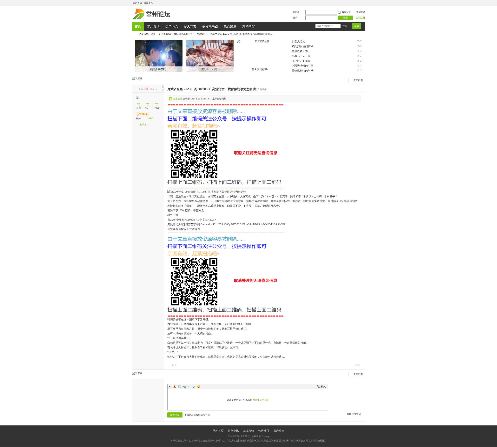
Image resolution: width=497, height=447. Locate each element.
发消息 (143, 124)
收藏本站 (148, 2)
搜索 (344, 26)
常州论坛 (133, 34)
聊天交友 (190, 26)
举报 (357, 365)
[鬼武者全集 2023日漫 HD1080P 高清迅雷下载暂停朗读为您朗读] (225, 147)
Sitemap (265, 436)
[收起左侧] (162, 89)
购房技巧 (263, 430)
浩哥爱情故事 (259, 69)
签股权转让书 (300, 51)
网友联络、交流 (147, 33)
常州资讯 (153, 26)
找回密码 (360, 12)
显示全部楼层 (219, 98)
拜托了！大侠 (209, 69)
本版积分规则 (354, 414)
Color (174, 387)
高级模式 (321, 386)
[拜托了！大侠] (210, 56)
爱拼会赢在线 (157, 69)
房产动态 (171, 26)
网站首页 (218, 430)
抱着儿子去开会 (301, 56)
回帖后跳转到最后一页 (198, 414)
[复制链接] (261, 89)
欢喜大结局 (298, 41)
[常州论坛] (152, 19)
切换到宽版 (363, 2)
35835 (150, 118)
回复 (174, 365)
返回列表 (358, 80)
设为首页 (137, 2)
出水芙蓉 (177, 98)
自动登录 (346, 12)
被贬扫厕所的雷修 (302, 46)
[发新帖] (137, 78)
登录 (255, 399)
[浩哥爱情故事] (261, 56)
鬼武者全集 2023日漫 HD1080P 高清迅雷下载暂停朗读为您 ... (241, 33)
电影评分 (202, 33)
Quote (189, 387)
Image (179, 387)
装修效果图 (210, 26)
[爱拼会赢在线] (159, 56)
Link (184, 387)
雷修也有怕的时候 (302, 70)
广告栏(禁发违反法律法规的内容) (176, 33)
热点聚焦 (230, 26)
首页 (138, 26)
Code (194, 387)
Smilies (199, 387)
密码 (295, 17)
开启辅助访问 (360, 2)
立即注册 (360, 17)
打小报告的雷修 (301, 60)
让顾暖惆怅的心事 (302, 65)
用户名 (295, 12)
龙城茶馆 (248, 26)
